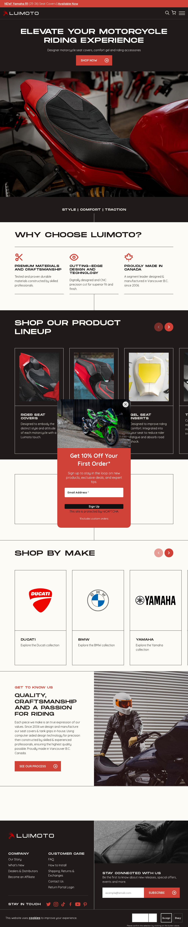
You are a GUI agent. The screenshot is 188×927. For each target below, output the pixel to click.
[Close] (126, 404)
